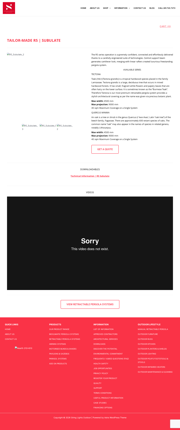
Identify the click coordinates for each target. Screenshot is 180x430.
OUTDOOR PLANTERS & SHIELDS (152, 349)
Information (120, 8)
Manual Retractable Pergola (153, 329)
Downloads (99, 344)
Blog (152, 8)
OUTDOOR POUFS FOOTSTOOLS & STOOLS (153, 360)
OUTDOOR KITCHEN (146, 344)
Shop (105, 8)
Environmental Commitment (108, 354)
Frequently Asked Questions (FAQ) (111, 359)
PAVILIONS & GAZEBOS (59, 354)
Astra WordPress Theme (115, 417)
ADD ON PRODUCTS (58, 363)
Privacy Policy (101, 373)
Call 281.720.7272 (166, 8)
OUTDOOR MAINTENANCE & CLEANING (155, 372)
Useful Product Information (108, 398)
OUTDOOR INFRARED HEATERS (151, 367)
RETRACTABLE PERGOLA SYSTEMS (64, 339)
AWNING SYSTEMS (57, 344)
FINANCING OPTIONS (103, 407)
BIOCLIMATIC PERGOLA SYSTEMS (64, 334)
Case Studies (100, 403)
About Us (94, 8)
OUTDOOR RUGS (145, 339)
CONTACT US (140, 8)
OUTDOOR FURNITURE (148, 334)
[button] (109, 8)
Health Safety (101, 363)
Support (98, 388)
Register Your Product (105, 378)
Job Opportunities (103, 368)
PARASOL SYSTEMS (58, 359)
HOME (83, 8)
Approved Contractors (105, 334)
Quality (97, 383)
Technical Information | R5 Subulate (90, 176)
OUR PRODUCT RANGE (59, 329)
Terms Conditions (103, 393)
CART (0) (165, 26)
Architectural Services (106, 339)
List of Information (103, 329)
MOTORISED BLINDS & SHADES (62, 349)
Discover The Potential (105, 349)
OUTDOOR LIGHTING (147, 354)
